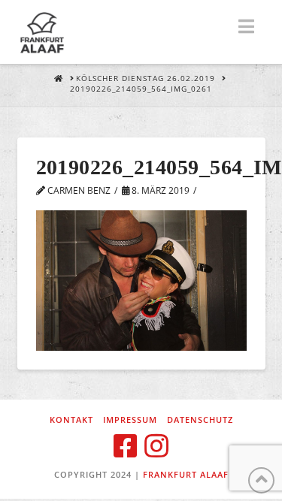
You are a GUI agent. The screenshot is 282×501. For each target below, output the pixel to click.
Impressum (130, 420)
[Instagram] (156, 446)
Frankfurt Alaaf (186, 474)
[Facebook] (126, 446)
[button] (246, 26)
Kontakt (71, 420)
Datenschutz (200, 420)
